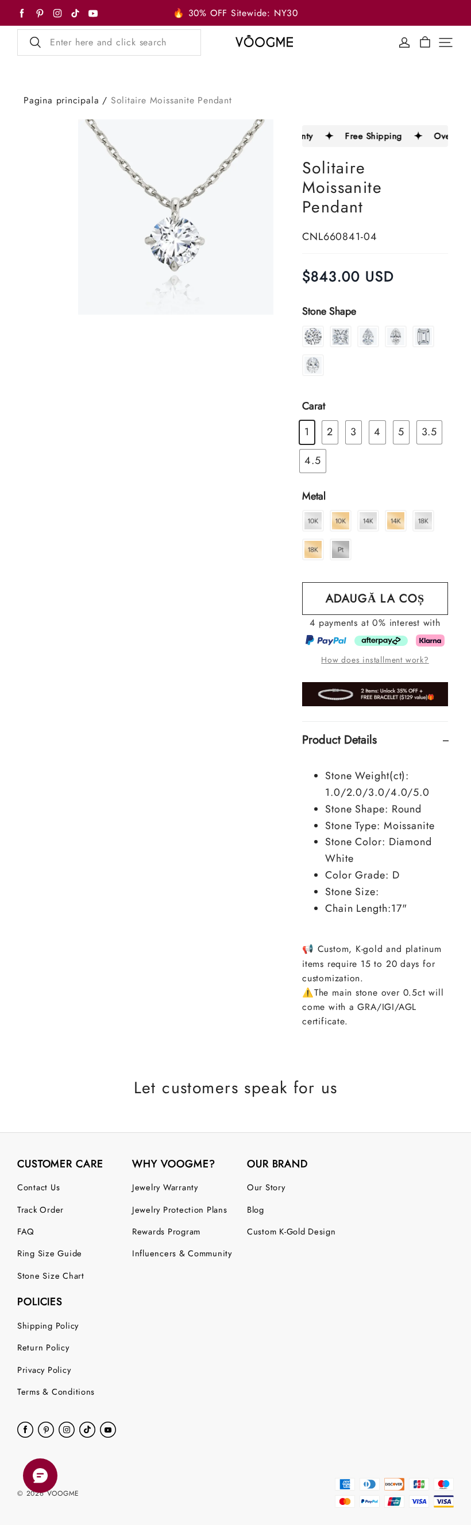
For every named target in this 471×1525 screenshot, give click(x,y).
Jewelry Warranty (165, 1187)
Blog (255, 1209)
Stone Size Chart (50, 1275)
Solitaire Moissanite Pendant (171, 100)
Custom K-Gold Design (291, 1231)
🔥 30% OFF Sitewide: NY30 (235, 13)
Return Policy (43, 1347)
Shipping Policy (48, 1325)
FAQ (25, 1231)
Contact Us (38, 1187)
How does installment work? (374, 659)
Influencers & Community (182, 1253)
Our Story (266, 1187)
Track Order (40, 1209)
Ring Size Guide (49, 1253)
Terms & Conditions (56, 1391)
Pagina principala (61, 100)
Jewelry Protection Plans (179, 1209)
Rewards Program (166, 1231)
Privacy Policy (44, 1370)
